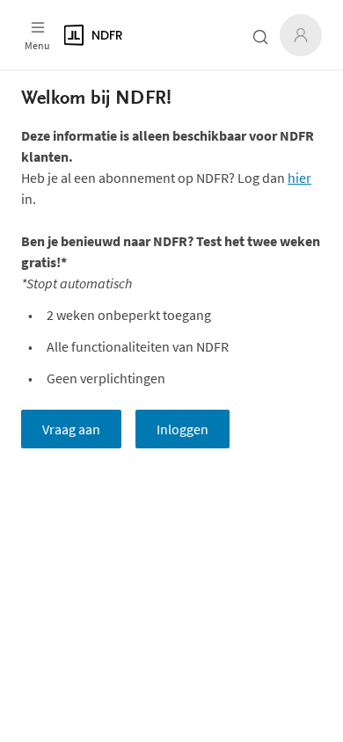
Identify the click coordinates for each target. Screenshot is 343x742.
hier (299, 177)
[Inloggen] (301, 35)
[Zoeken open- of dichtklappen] (260, 37)
